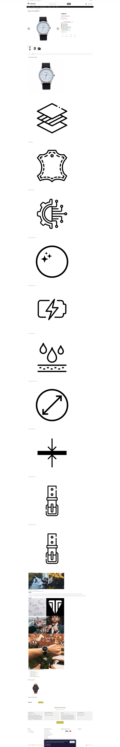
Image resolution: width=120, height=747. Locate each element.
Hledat (69, 3)
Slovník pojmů (46, 737)
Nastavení (48, 744)
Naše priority (46, 736)
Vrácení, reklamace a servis (48, 733)
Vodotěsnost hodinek (47, 735)
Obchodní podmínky (47, 739)
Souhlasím (72, 741)
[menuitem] (29, 7)
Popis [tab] (29, 54)
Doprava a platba (46, 730)
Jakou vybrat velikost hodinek (48, 734)
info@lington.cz (31, 730)
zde (63, 742)
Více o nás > (30, 597)
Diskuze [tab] (33, 54)
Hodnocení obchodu (60, 707)
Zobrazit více (60, 722)
